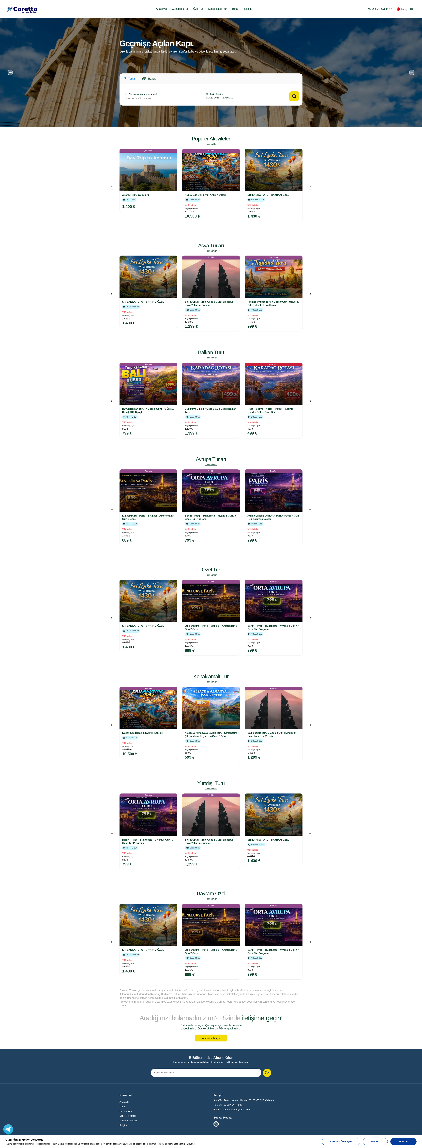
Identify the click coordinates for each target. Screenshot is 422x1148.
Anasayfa (161, 8)
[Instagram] (216, 1124)
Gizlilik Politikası (128, 1115)
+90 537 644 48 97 (382, 9)
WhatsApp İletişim (211, 1038)
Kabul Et (403, 1141)
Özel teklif (273, 364)
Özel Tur (198, 8)
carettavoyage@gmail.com (237, 1109)
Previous (10, 72)
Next (411, 72)
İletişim (247, 8)
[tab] (129, 80)
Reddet (375, 1141)
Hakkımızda (126, 1111)
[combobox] (164, 98)
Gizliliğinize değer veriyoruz (24, 1139)
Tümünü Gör (211, 144)
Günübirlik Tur (180, 8)
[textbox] (164, 98)
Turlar (235, 8)
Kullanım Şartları (128, 1120)
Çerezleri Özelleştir (341, 1141)
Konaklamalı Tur (217, 8)
